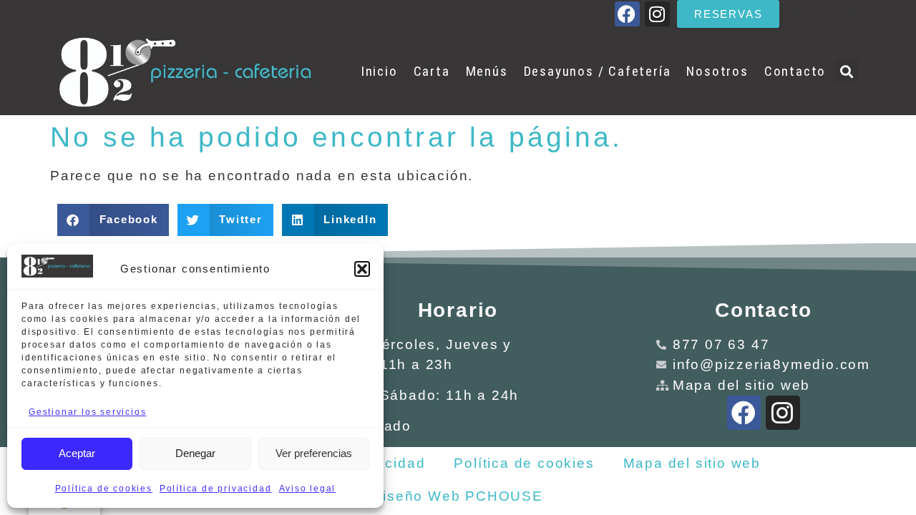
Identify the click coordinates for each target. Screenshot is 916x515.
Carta (432, 71)
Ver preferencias (314, 453)
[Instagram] (657, 13)
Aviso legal (307, 489)
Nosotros (717, 71)
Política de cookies (103, 489)
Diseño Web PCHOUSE (456, 496)
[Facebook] (627, 13)
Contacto (795, 71)
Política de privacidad (216, 489)
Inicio (379, 71)
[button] (362, 269)
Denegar (195, 453)
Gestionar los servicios (87, 412)
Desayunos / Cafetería (597, 71)
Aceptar (77, 453)
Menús (487, 71)
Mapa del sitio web (692, 463)
